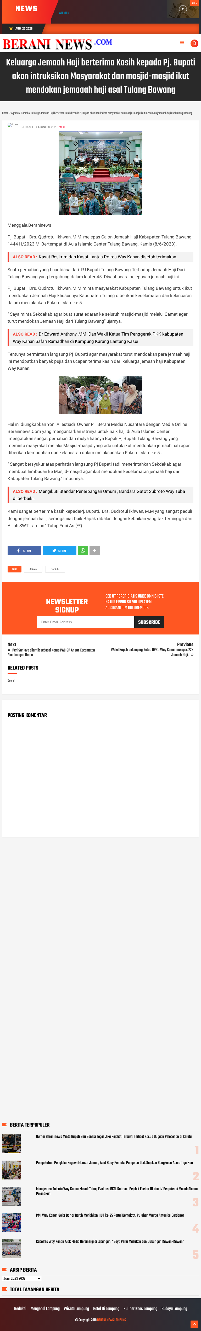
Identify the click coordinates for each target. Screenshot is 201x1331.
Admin (64, 13)
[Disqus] (100, 907)
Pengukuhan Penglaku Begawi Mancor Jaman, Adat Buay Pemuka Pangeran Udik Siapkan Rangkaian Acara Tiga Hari (114, 1163)
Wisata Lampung (76, 1309)
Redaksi (20, 1309)
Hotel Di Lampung (106, 1309)
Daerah (55, 569)
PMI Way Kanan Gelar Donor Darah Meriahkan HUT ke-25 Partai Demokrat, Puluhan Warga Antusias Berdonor (110, 1215)
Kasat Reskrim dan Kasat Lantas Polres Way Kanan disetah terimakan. (108, 256)
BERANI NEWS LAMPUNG (111, 1320)
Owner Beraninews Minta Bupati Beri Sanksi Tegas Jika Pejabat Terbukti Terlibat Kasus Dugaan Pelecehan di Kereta (114, 1136)
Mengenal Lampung (45, 1309)
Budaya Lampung (174, 1309)
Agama (33, 569)
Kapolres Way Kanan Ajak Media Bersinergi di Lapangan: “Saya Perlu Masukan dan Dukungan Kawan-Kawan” (110, 1241)
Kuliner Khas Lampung (140, 1309)
